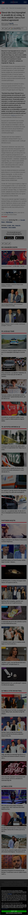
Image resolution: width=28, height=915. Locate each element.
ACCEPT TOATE (14, 911)
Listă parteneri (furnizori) (4, 908)
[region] (14, 900)
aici (6, 898)
